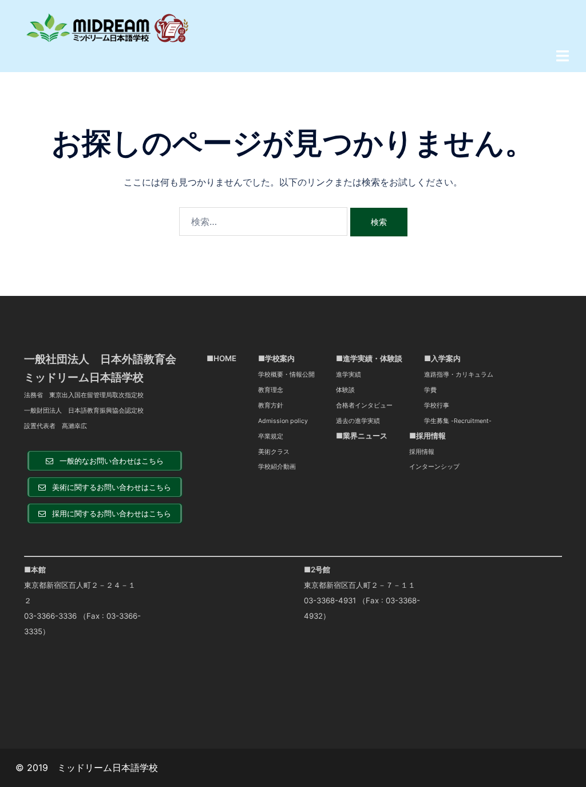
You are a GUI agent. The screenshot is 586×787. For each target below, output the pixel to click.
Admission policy (283, 421)
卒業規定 (270, 436)
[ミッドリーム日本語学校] (108, 27)
